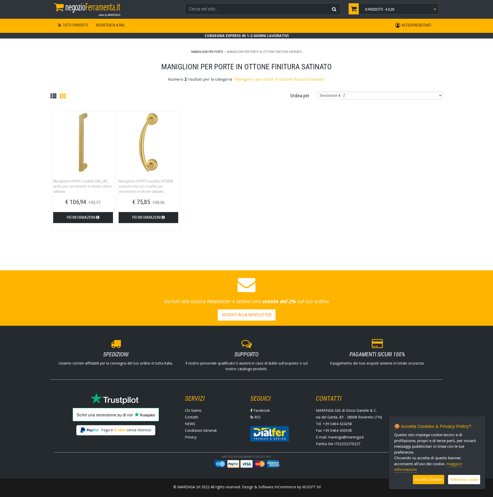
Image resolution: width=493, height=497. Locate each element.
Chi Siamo (193, 410)
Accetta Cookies (428, 479)
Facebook (261, 410)
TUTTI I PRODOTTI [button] (75, 25)
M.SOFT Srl (311, 486)
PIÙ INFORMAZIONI (81, 217)
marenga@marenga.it (346, 437)
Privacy (191, 437)
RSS (257, 417)
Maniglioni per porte (207, 52)
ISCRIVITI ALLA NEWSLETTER (246, 314)
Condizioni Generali (201, 430)
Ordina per (299, 95)
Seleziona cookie (464, 479)
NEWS (190, 423)
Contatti (191, 417)
